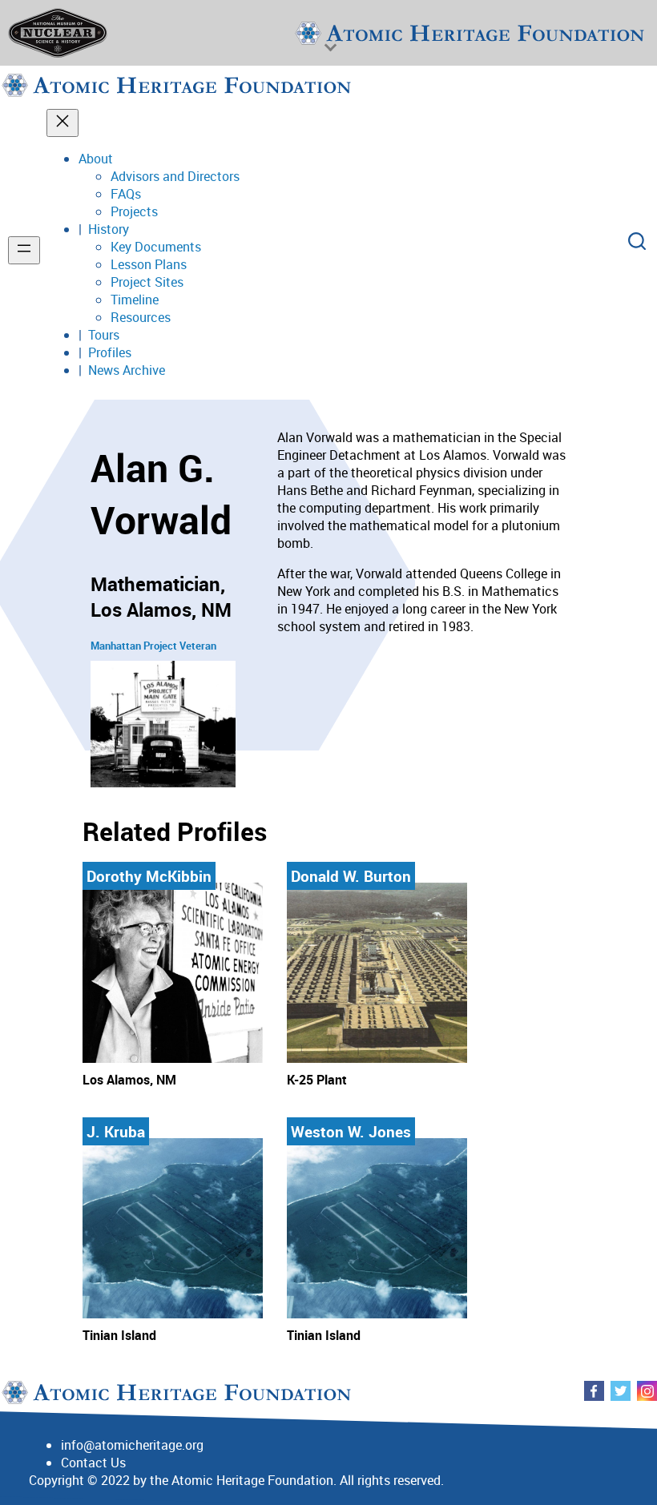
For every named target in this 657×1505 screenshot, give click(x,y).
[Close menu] (62, 123)
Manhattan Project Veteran (153, 645)
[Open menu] (24, 250)
